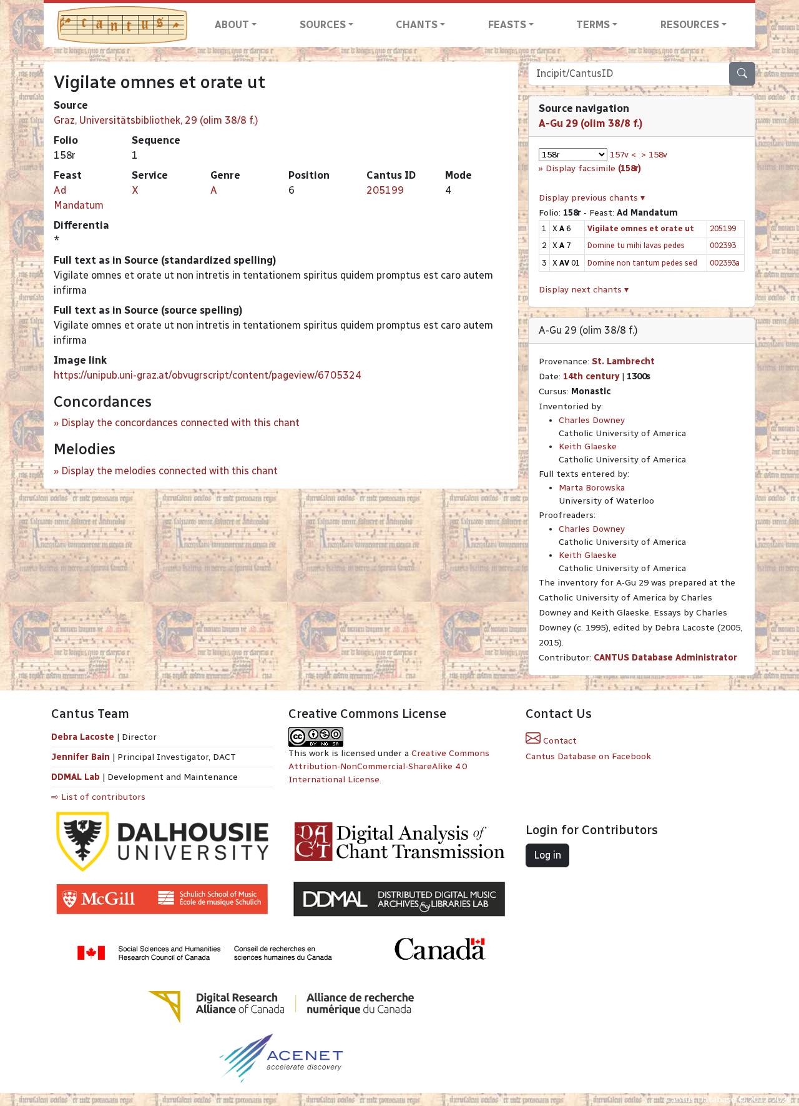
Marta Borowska (592, 487)
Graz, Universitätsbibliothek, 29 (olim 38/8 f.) (156, 120)
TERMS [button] (593, 25)
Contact (559, 740)
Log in (547, 855)
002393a (725, 262)
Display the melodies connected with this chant (169, 471)
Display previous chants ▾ (592, 197)
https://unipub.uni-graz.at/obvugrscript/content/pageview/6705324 (207, 375)
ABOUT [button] (232, 25)
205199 (385, 190)
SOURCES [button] (323, 25)
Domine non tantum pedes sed (642, 262)
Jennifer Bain (81, 757)
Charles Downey (592, 420)
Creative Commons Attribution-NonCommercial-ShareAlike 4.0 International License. (388, 766)
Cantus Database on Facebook (588, 756)
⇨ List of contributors (98, 797)
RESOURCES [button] (689, 25)
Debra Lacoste (82, 737)
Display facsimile (593, 168)
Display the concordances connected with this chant (180, 423)
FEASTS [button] (507, 25)
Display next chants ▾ (584, 289)
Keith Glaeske (588, 446)
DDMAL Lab (75, 777)
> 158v (654, 154)
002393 (723, 245)
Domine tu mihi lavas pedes (636, 245)
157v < (623, 154)
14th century (591, 376)
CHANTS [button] (417, 25)
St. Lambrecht (623, 361)
